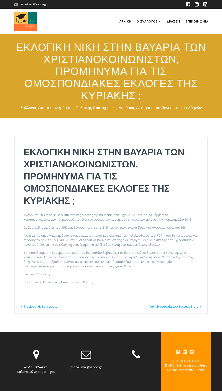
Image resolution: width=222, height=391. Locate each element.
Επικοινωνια (197, 21)
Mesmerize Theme (191, 370)
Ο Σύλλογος (147, 21)
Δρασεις (174, 21)
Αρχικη (125, 21)
